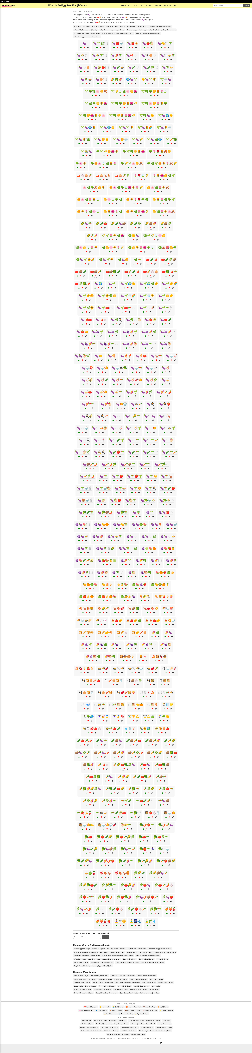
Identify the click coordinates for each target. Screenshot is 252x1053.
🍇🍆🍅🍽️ (165, 512)
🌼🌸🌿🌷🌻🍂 (158, 187)
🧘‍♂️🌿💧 (150, 921)
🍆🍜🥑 (87, 380)
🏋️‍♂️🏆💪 (133, 716)
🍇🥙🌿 (146, 572)
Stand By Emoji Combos (141, 986)
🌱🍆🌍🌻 (88, 127)
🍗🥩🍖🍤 (150, 608)
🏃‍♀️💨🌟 (167, 704)
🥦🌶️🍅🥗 (146, 825)
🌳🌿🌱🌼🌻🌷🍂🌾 (162, 163)
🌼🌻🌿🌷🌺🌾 (137, 211)
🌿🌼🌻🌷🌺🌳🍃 (141, 247)
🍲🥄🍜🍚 (135, 668)
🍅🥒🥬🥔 (168, 259)
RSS (160, 1038)
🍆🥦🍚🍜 (147, 500)
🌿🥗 (137, 259)
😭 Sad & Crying (118, 1007)
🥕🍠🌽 (123, 776)
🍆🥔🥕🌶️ (90, 464)
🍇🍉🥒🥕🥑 (84, 560)
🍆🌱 (112, 283)
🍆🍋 (98, 356)
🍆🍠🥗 (116, 55)
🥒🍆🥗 (101, 740)
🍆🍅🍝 (132, 43)
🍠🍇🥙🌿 (92, 656)
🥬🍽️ (99, 909)
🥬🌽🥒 (139, 873)
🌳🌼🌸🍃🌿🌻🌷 (103, 163)
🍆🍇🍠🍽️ (167, 332)
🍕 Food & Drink (162, 1007)
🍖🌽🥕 (103, 608)
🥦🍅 (88, 837)
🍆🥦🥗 (122, 512)
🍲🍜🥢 (103, 668)
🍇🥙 (131, 572)
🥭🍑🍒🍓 (103, 921)
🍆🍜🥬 (151, 380)
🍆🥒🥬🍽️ (150, 67)
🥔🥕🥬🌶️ (135, 752)
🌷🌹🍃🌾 (141, 175)
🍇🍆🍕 (156, 524)
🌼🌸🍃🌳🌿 (112, 199)
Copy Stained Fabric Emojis (129, 993)
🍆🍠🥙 (106, 404)
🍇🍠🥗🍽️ (85, 572)
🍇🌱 (149, 512)
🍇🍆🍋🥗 (120, 524)
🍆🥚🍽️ (101, 79)
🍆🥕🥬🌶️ (87, 476)
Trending (157, 5)
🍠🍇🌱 (86, 644)
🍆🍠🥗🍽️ (89, 404)
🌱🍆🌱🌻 (126, 127)
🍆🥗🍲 (86, 79)
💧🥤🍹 (129, 728)
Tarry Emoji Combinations (107, 986)
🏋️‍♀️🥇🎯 (118, 716)
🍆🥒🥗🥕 (169, 452)
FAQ (141, 5)
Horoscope (167, 5)
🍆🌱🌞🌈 (169, 283)
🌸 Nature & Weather (86, 1010)
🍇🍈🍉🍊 (148, 548)
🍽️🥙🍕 (152, 704)
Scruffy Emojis (154, 989)
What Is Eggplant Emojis (82, 26)
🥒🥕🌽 (169, 740)
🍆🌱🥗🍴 (165, 308)
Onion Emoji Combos (137, 1024)
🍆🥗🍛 (167, 67)
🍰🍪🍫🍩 (159, 656)
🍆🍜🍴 (82, 55)
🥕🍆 (109, 776)
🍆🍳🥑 (87, 416)
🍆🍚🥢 (151, 368)
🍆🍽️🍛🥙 (99, 428)
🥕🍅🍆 (145, 764)
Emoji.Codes (100, 1038)
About (176, 5)
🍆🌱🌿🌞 (86, 308)
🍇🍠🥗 (171, 560)
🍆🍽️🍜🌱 (133, 428)
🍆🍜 (166, 368)
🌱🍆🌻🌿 (82, 139)
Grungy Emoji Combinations (138, 979)
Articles (148, 5)
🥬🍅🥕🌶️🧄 (163, 885)
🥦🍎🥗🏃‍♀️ (146, 849)
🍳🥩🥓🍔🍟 (126, 692)
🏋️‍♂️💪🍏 (148, 716)
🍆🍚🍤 (102, 368)
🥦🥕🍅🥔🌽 (165, 861)
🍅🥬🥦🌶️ (82, 283)
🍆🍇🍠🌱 (129, 332)
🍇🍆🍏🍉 (139, 524)
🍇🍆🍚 (171, 524)
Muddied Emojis (98, 982)
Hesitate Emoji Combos (165, 982)
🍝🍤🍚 (169, 620)
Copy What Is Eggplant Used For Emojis (87, 33)
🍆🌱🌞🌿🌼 (107, 295)
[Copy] (88, 47)
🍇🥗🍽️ (117, 572)
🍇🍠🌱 (126, 560)
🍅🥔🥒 (80, 271)
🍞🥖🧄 (122, 632)
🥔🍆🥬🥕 (82, 752)
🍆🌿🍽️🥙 (133, 320)
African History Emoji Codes (99, 976)
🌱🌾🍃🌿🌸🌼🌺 (124, 91)
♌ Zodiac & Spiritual (166, 1010)
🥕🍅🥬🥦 (92, 776)
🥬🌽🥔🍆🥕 (158, 873)
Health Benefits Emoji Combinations (102, 962)
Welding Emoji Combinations (89, 1027)
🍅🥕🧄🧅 (150, 271)
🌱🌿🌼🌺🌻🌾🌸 (92, 115)
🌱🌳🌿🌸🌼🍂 (96, 91)
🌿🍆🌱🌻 (106, 259)
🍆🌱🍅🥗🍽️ (126, 308)
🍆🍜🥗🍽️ (99, 55)
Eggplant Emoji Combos (146, 959)
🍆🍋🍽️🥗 (164, 43)
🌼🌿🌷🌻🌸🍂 (163, 211)
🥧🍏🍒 (90, 873)
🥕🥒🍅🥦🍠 (142, 776)
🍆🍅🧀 (82, 332)
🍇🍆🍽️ (131, 536)
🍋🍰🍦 (107, 584)
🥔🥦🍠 (88, 764)
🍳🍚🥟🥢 (169, 668)
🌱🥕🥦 (171, 139)
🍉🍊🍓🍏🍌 (165, 572)
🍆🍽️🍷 (99, 440)
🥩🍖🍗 (105, 873)
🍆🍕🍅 (141, 356)
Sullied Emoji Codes (111, 982)
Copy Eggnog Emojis (138, 1034)
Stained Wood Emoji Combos (149, 993)
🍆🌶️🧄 (101, 320)
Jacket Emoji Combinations (102, 989)
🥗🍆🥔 (163, 801)
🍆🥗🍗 (166, 476)
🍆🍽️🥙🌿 (82, 452)
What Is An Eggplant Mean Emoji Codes (105, 26)
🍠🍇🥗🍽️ (148, 644)
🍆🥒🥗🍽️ (150, 452)
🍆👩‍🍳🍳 (99, 452)
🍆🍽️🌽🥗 (132, 416)
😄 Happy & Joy (105, 1007)
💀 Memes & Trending (125, 1014)
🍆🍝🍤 (101, 392)
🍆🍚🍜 (171, 356)
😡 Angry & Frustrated (133, 1007)
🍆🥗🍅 (117, 476)
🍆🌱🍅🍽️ (105, 308)
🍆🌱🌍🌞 (127, 283)
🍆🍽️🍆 (149, 416)
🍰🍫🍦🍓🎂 (84, 668)
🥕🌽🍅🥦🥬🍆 (124, 764)
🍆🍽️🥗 (133, 440)
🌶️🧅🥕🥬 (122, 175)
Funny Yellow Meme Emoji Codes (160, 1031)
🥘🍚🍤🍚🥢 (107, 825)
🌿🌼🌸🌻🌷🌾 (113, 247)
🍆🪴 (136, 512)
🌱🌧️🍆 (165, 79)
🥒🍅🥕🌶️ (84, 740)
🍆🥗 (103, 476)
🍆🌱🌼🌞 (165, 295)
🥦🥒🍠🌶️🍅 (105, 861)
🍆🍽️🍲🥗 (167, 55)
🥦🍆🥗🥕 (127, 849)
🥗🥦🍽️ (135, 813)
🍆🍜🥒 (102, 380)
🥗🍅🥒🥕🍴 (145, 801)
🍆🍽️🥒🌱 (116, 440)
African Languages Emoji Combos (85, 979)
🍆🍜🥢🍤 (134, 380)
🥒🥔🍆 (116, 740)
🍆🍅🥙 (147, 43)
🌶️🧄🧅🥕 (84, 175)
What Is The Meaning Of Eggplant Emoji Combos (117, 33)
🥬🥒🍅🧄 (115, 909)
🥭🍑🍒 (170, 909)
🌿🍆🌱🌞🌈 (85, 259)
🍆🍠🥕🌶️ (163, 392)
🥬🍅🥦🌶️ (105, 897)
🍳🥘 (150, 680)
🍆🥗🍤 (135, 488)
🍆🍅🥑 (150, 320)
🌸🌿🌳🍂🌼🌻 (94, 187)
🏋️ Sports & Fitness (116, 1010)
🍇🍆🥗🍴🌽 (105, 548)
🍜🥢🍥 (101, 620)
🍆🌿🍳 (116, 320)
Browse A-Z (125, 5)
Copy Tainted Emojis (149, 982)
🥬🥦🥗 (155, 909)
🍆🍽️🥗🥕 (150, 440)
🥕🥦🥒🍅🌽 (114, 789)
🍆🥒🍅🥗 (116, 452)
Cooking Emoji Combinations (111, 959)
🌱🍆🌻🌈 (144, 127)
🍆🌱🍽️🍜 (146, 308)
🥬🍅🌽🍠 (127, 885)
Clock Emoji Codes (87, 1024)
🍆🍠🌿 (146, 392)
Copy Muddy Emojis (156, 979)
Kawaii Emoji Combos (153, 1020)
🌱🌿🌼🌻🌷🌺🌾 (122, 115)
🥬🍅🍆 (145, 885)
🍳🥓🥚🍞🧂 (113, 680)
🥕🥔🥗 (161, 776)
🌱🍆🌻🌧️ (163, 127)
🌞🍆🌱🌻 (148, 79)
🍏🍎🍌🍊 (86, 596)
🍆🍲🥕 (136, 404)
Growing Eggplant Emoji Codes (102, 966)
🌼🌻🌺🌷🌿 (112, 211)
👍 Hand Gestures (110, 1014)
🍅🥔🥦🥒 (112, 271)
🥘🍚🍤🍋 (86, 825)
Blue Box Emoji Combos (128, 1031)
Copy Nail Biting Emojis (136, 1020)
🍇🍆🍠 (97, 536)
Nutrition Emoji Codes (81, 962)
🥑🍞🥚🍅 (161, 728)
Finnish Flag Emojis (147, 1027)
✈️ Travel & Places (101, 1010)
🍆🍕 (112, 356)
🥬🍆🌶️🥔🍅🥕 (147, 897)
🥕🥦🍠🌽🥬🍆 (90, 789)
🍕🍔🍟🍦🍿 (163, 596)
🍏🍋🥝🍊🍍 (160, 584)
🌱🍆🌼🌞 (101, 139)
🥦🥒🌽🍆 (84, 861)
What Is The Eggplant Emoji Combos (86, 30)
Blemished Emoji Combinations (130, 982)
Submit (106, 937)
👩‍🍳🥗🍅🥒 (112, 728)
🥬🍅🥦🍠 (124, 897)
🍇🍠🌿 (141, 560)
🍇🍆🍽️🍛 (167, 536)
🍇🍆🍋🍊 (101, 524)
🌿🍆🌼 (123, 259)
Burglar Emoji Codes (100, 1020)
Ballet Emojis (166, 1020)
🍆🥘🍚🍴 (85, 500)
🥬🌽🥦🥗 (108, 885)
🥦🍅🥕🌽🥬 (125, 837)
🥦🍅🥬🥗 (161, 837)
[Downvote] (84, 47)
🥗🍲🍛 (101, 813)
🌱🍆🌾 (137, 139)
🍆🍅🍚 (117, 43)
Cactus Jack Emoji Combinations (91, 1031)
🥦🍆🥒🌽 (90, 849)
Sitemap (154, 1038)
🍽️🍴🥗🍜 (165, 692)
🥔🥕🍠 (118, 752)
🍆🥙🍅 (115, 500)
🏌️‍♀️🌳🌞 (164, 716)
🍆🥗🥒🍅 (167, 488)
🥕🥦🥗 (133, 789)
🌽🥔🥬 (165, 223)
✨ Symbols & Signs (141, 1014)
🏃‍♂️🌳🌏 (88, 716)
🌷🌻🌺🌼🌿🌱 (164, 175)
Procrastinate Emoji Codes (82, 989)
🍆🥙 (101, 500)
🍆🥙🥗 (130, 500)
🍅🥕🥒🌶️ (131, 271)
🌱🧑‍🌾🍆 (86, 151)
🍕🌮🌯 (145, 596)
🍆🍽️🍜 (116, 428)
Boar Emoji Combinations (104, 1024)
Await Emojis (156, 986)
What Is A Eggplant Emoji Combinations (133, 26)
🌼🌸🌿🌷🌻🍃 (88, 199)
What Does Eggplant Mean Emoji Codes (87, 37)
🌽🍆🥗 (86, 223)
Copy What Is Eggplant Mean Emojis (159, 26)
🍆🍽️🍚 (82, 428)
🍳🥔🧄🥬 (134, 680)
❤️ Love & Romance (90, 1007)
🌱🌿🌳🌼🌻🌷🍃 (154, 91)
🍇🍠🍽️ (156, 560)
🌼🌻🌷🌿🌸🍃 (88, 211)
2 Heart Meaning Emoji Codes (83, 993)
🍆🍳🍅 (164, 404)
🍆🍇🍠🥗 (88, 344)
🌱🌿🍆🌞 (146, 115)
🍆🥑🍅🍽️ (101, 67)
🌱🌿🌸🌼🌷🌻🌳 (154, 103)
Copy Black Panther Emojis (109, 1027)
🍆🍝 (166, 380)
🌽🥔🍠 (150, 223)
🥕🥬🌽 (148, 789)
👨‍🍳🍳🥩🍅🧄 (92, 728)
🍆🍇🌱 (97, 332)
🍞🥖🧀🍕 (105, 632)
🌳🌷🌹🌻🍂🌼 (160, 151)
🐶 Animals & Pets (149, 1007)
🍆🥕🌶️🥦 (108, 464)
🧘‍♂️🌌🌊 (135, 921)
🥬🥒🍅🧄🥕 (136, 909)
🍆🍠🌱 (131, 392)
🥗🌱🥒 (126, 801)
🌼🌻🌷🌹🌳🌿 (137, 199)
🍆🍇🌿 (112, 332)
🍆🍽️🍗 (164, 416)
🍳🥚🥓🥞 (105, 692)
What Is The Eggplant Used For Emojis (148, 33)
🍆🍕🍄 (126, 356)
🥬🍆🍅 (167, 897)
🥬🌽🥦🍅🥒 (88, 885)
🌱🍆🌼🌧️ (120, 139)
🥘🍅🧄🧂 (152, 813)
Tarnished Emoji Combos (82, 982)
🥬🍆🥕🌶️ (83, 909)
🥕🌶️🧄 (103, 764)
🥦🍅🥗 (144, 837)
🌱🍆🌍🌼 (107, 127)
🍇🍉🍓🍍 (167, 548)
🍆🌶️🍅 (86, 320)
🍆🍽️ (116, 416)
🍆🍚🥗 (136, 368)
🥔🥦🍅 (171, 752)
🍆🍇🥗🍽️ (148, 344)
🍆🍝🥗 (116, 392)
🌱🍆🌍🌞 (165, 115)
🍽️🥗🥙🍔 (116, 704)
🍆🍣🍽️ (131, 55)
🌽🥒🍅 (101, 223)
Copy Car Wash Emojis (111, 1031)
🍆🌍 (98, 283)
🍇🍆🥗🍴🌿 (128, 548)
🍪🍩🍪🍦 (127, 656)
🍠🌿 (155, 632)
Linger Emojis (78, 986)
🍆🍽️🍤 (150, 428)
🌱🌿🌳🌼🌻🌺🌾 (124, 103)
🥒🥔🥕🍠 (152, 740)
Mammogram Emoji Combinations (118, 1034)
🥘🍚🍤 (169, 813)
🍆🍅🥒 (165, 320)
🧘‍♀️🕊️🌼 (120, 921)
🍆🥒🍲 (118, 67)
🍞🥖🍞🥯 (86, 632)
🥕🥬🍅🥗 (165, 789)
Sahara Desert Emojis (81, 976)
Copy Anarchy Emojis (121, 1024)
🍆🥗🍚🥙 (103, 488)
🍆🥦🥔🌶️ (105, 512)
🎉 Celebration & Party (149, 1010)
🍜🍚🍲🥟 (84, 620)
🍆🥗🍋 (151, 476)
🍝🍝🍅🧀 (152, 620)
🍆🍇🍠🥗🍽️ (109, 344)
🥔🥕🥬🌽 (154, 752)
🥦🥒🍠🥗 (126, 861)
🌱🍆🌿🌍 (154, 139)
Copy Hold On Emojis (124, 986)
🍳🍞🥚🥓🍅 (91, 680)
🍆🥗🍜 (120, 488)
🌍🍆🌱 (131, 79)
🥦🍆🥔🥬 (108, 849)
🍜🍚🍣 (167, 608)
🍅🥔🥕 (95, 271)
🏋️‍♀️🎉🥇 (103, 716)
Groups (134, 5)
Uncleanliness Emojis (105, 979)
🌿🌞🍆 (133, 235)
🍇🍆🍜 (82, 536)
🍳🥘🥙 (164, 680)
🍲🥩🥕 (152, 668)
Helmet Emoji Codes (164, 1024)
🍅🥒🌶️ (151, 259)
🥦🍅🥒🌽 (104, 837)
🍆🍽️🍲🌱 (167, 428)
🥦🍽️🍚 (163, 849)
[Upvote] (81, 47)
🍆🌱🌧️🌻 (146, 295)
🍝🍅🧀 (116, 620)
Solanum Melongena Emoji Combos (152, 962)
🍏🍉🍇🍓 (139, 584)
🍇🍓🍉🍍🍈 (107, 560)
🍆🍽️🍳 (84, 440)
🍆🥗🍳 (150, 488)
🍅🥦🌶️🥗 (169, 271)
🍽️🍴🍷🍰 (146, 692)
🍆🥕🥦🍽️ (161, 464)
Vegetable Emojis (162, 959)
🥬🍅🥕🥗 (86, 897)
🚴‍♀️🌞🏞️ (145, 728)
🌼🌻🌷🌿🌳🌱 (163, 199)
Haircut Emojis (150, 1024)
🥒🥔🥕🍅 (133, 740)
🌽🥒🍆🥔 (118, 223)
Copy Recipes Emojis (129, 959)
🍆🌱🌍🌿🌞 (148, 283)
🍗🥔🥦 (133, 608)
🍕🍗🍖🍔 (86, 608)
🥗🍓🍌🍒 (84, 813)
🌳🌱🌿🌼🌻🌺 (133, 151)
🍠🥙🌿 (110, 656)
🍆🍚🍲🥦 (119, 368)
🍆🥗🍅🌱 (134, 476)
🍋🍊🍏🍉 (90, 584)
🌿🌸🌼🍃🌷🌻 (86, 247)
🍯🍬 (143, 656)
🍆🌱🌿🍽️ (100, 43)
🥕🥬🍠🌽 (90, 801)
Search (247, 5)
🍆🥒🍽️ (133, 67)
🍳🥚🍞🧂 (86, 692)
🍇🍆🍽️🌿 (148, 536)
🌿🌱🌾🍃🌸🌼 (154, 235)
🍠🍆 (168, 632)
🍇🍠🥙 (102, 572)
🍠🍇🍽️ (116, 644)
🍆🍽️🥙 (167, 440)
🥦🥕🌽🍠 (144, 861)
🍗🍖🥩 (118, 608)
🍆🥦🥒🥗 (86, 512)
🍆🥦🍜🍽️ (166, 500)
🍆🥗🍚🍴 (84, 488)
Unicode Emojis (86, 1020)
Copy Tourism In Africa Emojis (146, 976)
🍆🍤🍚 (121, 404)
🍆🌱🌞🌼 (86, 295)
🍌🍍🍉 (122, 584)
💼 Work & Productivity (132, 1010)
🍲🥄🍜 (118, 668)
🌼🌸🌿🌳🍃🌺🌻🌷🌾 (126, 187)
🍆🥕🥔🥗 (127, 464)
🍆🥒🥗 (133, 452)
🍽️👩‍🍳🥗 (99, 704)
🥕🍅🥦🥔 (161, 764)
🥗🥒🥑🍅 (118, 813)
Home (75, 11)
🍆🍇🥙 (165, 344)
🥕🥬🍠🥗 (108, 801)
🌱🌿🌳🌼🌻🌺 (96, 103)
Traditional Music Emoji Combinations (123, 976)
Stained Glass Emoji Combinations (107, 993)
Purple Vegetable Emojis (82, 966)
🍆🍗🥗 (156, 356)
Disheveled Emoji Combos (138, 989)
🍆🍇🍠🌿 (148, 332)
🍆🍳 (150, 404)
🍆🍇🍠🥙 (129, 344)
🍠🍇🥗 (131, 644)
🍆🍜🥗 (117, 380)
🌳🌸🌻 (80, 163)
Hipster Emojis (143, 1031)
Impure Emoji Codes (120, 979)
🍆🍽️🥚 (84, 67)
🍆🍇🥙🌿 (82, 356)
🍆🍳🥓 (102, 416)
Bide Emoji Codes (90, 986)
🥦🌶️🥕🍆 (165, 825)
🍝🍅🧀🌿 (133, 620)
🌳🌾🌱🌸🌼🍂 (131, 163)
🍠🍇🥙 (165, 644)
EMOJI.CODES (5, 1)
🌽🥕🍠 (92, 235)
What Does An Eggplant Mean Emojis (112, 30)
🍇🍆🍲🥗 (114, 536)
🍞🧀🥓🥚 (139, 632)
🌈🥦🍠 (116, 79)
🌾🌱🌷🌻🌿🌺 (113, 235)
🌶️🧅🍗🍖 (103, 175)
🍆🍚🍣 (87, 368)
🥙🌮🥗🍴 (127, 825)
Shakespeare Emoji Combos (130, 1027)
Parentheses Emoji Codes (164, 1027)
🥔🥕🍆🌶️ (101, 752)
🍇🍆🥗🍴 (84, 548)
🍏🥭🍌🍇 (127, 596)
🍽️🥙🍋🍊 (135, 704)
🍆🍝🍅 (86, 392)
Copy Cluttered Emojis (120, 989)
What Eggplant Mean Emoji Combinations (162, 30)
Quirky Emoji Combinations (117, 1020)
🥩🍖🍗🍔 (122, 873)
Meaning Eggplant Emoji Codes (136, 30)
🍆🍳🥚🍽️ (148, 55)
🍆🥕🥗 (145, 464)
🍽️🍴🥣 (84, 704)
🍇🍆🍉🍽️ (82, 524)
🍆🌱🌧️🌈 (127, 295)
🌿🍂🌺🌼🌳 (167, 247)
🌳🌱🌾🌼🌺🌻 (107, 151)
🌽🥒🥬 (135, 223)
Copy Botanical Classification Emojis (127, 962)
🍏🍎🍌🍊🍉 (107, 596)
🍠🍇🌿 (101, 644)
